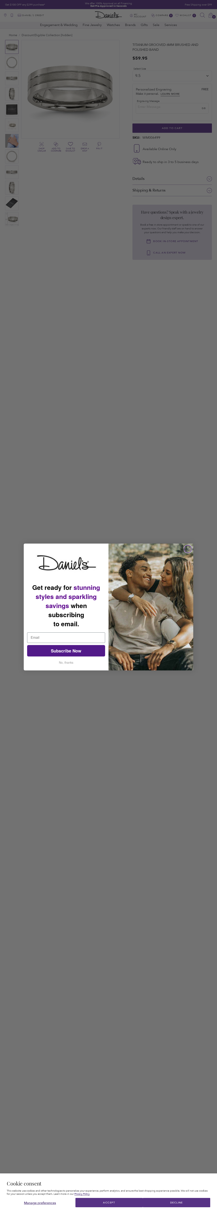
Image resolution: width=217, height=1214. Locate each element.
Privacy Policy (82, 1194)
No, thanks (66, 662)
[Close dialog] (188, 549)
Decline (176, 1202)
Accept (109, 1202)
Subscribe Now (66, 651)
